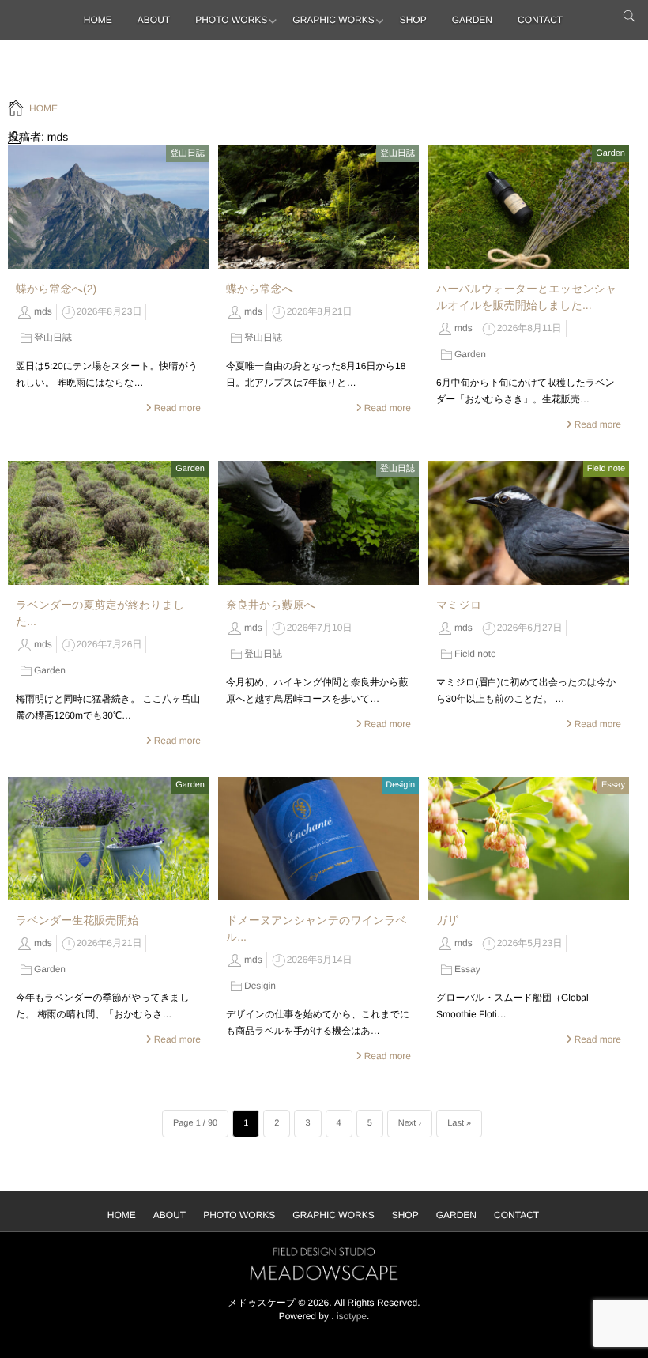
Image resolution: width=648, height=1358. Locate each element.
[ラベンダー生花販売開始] (108, 838)
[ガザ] (528, 838)
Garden (610, 153)
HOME (98, 19)
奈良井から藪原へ (270, 604)
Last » (459, 1123)
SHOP (413, 19)
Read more (177, 407)
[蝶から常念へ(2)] (108, 207)
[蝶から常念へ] (318, 207)
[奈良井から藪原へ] (318, 522)
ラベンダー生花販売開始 (77, 920)
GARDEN (472, 19)
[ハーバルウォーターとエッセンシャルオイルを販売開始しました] (528, 207)
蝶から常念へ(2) (56, 288)
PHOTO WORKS (231, 19)
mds (43, 311)
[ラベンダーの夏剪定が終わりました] (108, 522)
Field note (606, 468)
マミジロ (458, 604)
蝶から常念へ (259, 288)
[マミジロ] (528, 522)
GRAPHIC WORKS (333, 19)
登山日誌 (187, 153)
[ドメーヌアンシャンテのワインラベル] (318, 838)
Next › (409, 1123)
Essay (613, 785)
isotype (352, 1316)
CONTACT (540, 19)
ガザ (447, 920)
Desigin (400, 785)
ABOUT (154, 19)
